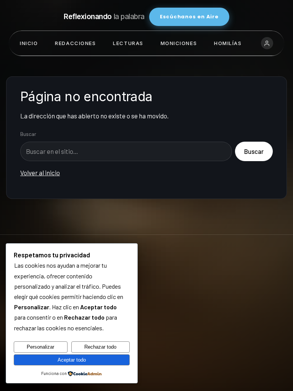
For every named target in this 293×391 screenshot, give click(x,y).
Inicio (29, 43)
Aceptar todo (72, 360)
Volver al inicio (40, 172)
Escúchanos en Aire (189, 16)
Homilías (227, 43)
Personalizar (40, 347)
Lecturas (128, 43)
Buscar (28, 134)
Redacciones (75, 43)
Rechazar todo (100, 347)
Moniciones (179, 43)
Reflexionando (104, 16)
